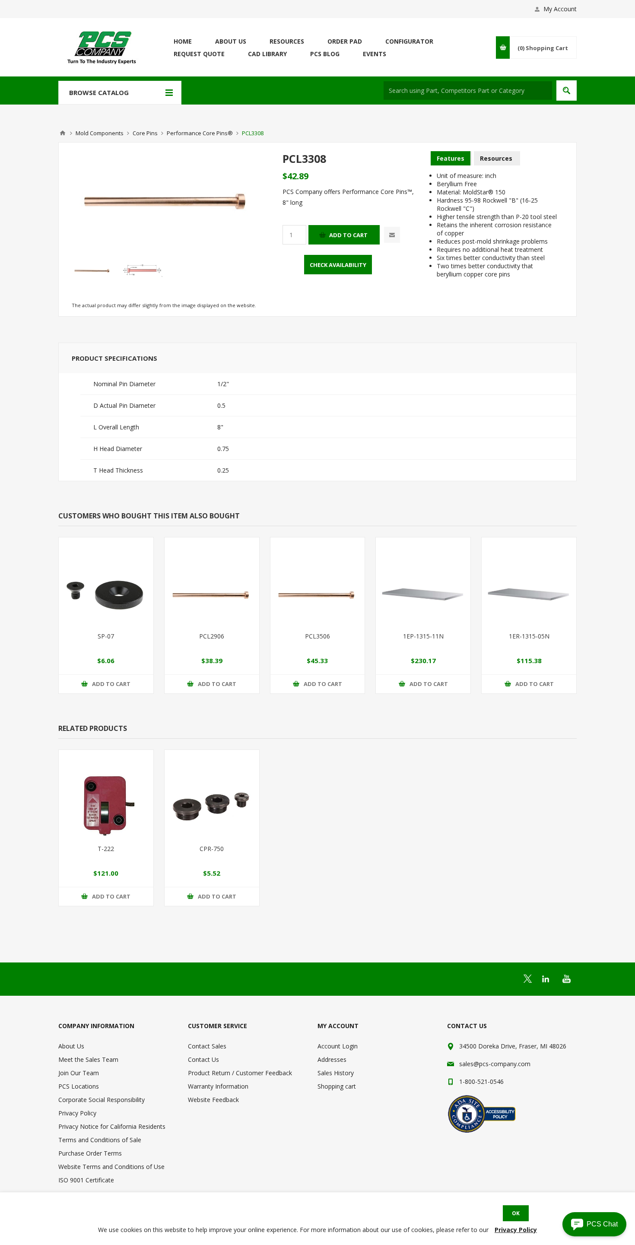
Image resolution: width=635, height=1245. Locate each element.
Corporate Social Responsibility (101, 1100)
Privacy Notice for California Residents (111, 1126)
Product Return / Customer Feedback (240, 1073)
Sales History (336, 1073)
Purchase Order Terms (90, 1153)
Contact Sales (207, 1046)
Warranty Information (218, 1086)
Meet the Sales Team (88, 1059)
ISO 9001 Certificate (86, 1180)
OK (516, 1213)
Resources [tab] (496, 158)
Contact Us (203, 1059)
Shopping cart (337, 1086)
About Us (71, 1046)
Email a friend (392, 235)
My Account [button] (560, 9)
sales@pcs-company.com (494, 1064)
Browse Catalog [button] (99, 92)
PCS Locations (78, 1086)
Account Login (338, 1046)
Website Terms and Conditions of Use (111, 1166)
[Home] (62, 133)
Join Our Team (78, 1073)
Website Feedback (213, 1100)
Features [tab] (450, 158)
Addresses (332, 1059)
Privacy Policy (77, 1113)
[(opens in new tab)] (528, 979)
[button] (594, 1224)
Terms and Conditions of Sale (99, 1140)
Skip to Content (80, 4)
